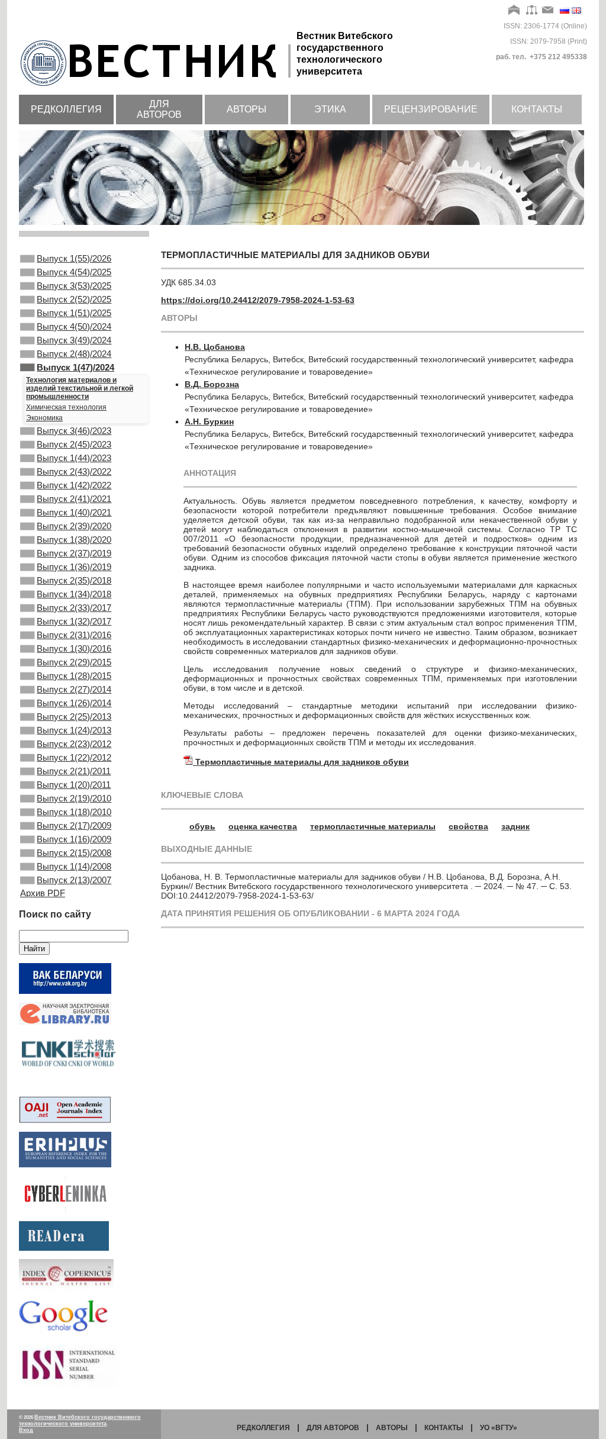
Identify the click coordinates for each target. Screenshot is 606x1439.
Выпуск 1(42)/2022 (74, 485)
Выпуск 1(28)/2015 (74, 676)
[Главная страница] (157, 87)
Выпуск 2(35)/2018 (74, 580)
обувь (202, 826)
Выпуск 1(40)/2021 (74, 512)
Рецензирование (431, 109)
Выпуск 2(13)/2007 (74, 880)
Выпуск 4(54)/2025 (74, 272)
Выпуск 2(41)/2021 (74, 499)
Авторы (246, 109)
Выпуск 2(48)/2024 (74, 354)
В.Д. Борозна (212, 384)
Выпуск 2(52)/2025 (74, 299)
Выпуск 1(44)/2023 (74, 458)
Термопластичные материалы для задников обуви (302, 762)
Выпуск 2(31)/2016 (74, 635)
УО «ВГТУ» (498, 1428)
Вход (26, 1430)
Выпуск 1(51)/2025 (74, 313)
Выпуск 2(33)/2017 (74, 608)
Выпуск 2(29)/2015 (74, 662)
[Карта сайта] (531, 11)
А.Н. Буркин (209, 421)
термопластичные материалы (373, 826)
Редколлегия (66, 109)
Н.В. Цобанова (215, 347)
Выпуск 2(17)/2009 (74, 825)
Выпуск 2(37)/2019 (74, 553)
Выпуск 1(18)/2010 (74, 812)
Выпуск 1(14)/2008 (74, 866)
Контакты (536, 109)
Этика (330, 109)
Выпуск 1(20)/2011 (74, 785)
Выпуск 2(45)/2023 (74, 444)
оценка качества (262, 826)
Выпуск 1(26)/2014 (74, 703)
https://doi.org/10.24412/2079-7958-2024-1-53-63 (257, 300)
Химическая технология (66, 407)
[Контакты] (548, 11)
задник (515, 826)
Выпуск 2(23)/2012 (74, 744)
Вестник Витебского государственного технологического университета (80, 1420)
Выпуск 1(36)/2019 (74, 567)
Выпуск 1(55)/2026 (74, 258)
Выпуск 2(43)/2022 (74, 471)
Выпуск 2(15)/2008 (74, 853)
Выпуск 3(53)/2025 (74, 286)
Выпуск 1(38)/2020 (74, 540)
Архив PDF (42, 893)
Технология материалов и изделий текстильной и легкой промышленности (79, 388)
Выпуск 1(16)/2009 (74, 839)
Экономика (44, 418)
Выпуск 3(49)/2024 (74, 340)
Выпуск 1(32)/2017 (74, 621)
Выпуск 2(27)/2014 (74, 689)
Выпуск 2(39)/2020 (74, 526)
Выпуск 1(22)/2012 (74, 757)
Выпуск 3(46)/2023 (74, 431)
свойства (468, 826)
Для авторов (159, 109)
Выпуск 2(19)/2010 (74, 798)
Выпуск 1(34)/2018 (74, 594)
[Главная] (514, 11)
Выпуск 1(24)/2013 (74, 730)
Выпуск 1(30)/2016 (74, 648)
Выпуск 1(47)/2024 (75, 367)
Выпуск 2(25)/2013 (74, 717)
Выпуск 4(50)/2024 (74, 326)
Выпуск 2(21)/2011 (74, 771)
